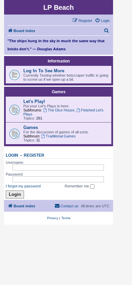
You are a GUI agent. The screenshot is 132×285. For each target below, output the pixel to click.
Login (12, 155)
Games (59, 91)
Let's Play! (34, 101)
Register (34, 155)
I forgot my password (23, 186)
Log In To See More (43, 70)
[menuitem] (102, 21)
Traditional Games (61, 136)
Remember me (77, 186)
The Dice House (61, 110)
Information (59, 61)
